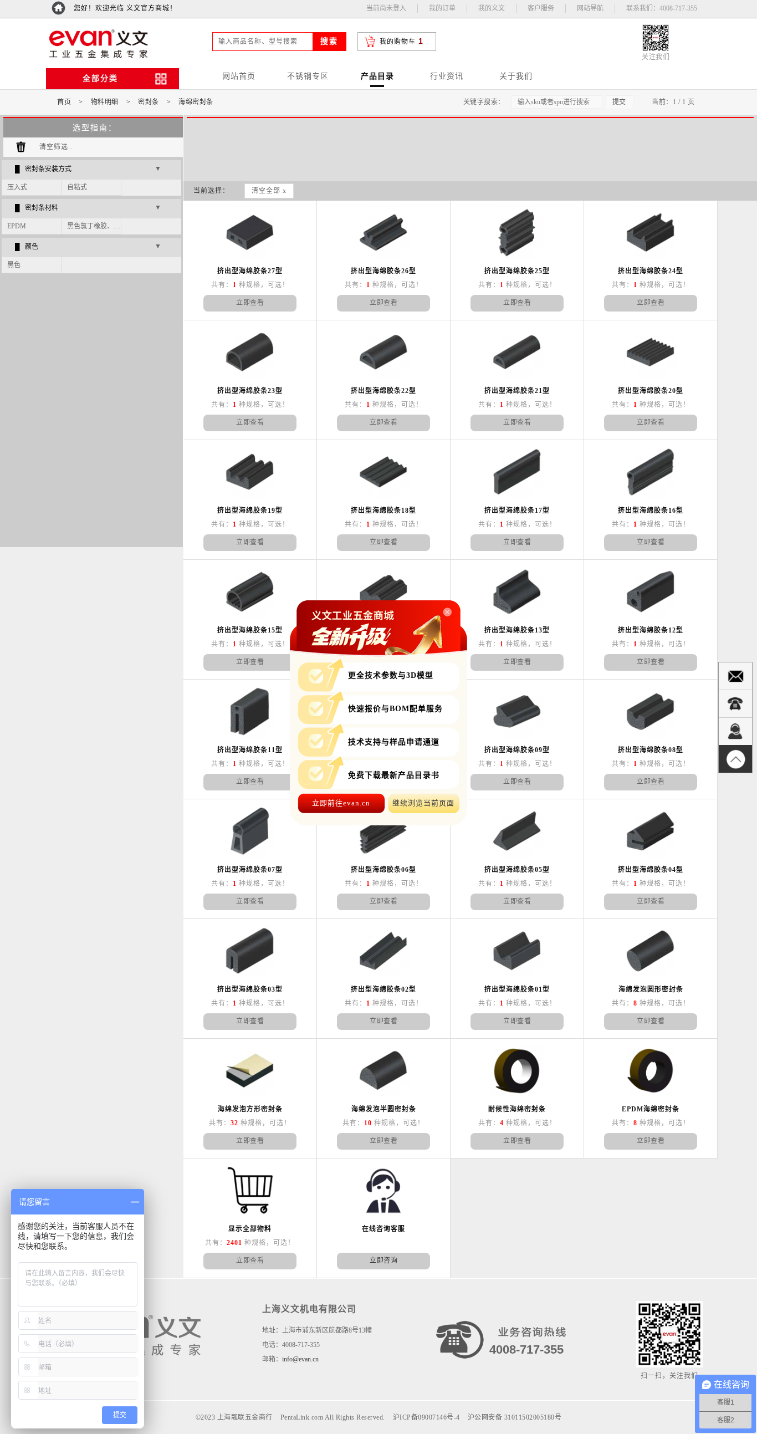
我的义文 (491, 8)
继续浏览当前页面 (423, 803)
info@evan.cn (300, 1359)
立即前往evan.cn (341, 803)
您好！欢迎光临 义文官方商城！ (125, 8)
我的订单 (442, 8)
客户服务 (541, 8)
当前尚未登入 (386, 8)
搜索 (329, 41)
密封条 (148, 102)
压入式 (17, 187)
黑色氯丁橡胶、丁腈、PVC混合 (94, 226)
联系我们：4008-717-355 (661, 8)
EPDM (16, 226)
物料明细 (105, 102)
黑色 (14, 265)
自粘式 (77, 187)
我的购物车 (398, 41)
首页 (64, 102)
